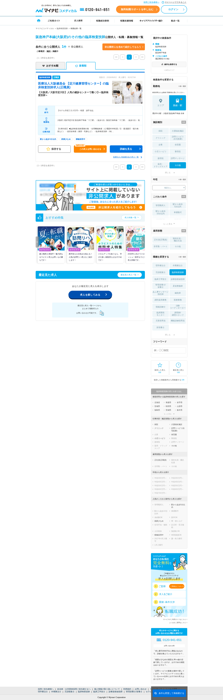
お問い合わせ (141, 689)
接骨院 (161, 158)
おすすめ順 (52, 65)
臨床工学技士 (99, 691)
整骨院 (178, 151)
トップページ (39, 20)
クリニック (161, 138)
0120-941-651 (95, 9)
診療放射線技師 (115, 691)
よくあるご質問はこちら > (178, 622)
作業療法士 (56, 691)
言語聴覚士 (69, 691)
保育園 (178, 145)
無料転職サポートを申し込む (137, 9)
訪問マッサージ (178, 158)
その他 (178, 165)
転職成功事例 (102, 20)
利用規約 (127, 689)
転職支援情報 (127, 20)
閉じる (168, 173)
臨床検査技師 (62, 28)
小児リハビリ (160, 151)
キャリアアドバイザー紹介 (151, 20)
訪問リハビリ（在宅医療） (178, 138)
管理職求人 (161, 205)
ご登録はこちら (176, 586)
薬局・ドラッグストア (160, 165)
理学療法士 (43, 691)
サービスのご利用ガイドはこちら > (175, 619)
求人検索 (78, 20)
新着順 (82, 65)
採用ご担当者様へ (151, 2)
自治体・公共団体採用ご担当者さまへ (74, 689)
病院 (160, 131)
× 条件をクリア (169, 70)
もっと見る (167, 224)
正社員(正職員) (160, 239)
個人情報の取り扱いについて (107, 689)
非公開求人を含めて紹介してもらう (123, 47)
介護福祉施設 (178, 131)
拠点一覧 (175, 20)
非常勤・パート (160, 246)
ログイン (173, 9)
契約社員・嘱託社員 (178, 239)
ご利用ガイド (54, 20)
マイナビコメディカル (45, 28)
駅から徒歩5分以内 (178, 205)
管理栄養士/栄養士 (134, 691)
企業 (160, 145)
